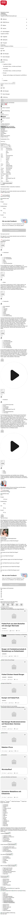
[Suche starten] (14, 83)
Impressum (5, 895)
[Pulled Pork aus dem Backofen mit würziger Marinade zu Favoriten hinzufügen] (24, 611)
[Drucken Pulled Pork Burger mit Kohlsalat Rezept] (2, 104)
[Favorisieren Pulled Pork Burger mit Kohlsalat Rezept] (5, 104)
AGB (4, 892)
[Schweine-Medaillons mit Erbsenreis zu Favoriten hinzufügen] (24, 779)
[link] (15, 65)
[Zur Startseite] (5, 8)
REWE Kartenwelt (7, 881)
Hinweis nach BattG (7, 898)
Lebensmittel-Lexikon (7, 869)
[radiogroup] (14, 604)
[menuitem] (14, 19)
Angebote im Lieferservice (8, 836)
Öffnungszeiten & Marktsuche (9, 871)
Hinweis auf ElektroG (7, 899)
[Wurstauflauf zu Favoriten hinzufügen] (24, 756)
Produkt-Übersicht (7, 850)
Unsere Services (6, 839)
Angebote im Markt (7, 835)
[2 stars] (8, 604)
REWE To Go (6, 880)
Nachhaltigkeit (6, 856)
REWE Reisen (6, 879)
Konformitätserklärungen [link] (8, 901)
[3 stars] (12, 604)
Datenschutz (5, 894)
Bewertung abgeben (4, 606)
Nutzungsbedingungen (7, 896)
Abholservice (6, 849)
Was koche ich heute (7, 872)
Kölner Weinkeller (7, 885)
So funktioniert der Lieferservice (9, 848)
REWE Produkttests (7, 841)
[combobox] (7, 83)
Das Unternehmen (7, 858)
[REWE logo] (3, 62)
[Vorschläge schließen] (2, 85)
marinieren (8, 270)
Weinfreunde (5, 882)
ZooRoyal (5, 883)
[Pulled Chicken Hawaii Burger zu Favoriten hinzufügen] (24, 662)
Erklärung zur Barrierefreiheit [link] (9, 902)
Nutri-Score (5, 873)
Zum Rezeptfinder (6, 195)
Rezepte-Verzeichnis (7, 870)
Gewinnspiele (6, 840)
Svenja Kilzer (3, 537)
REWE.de (3, 801)
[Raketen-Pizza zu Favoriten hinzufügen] (24, 734)
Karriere (5, 859)
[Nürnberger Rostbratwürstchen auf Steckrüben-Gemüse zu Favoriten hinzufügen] (24, 709)
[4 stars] (16, 604)
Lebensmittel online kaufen (8, 846)
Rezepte (8, 801)
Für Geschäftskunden (7, 851)
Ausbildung (5, 860)
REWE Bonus (6, 838)
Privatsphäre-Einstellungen (8, 897)
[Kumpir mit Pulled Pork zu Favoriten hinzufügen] (24, 685)
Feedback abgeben (14, 230)
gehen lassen (21, 420)
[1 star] (3, 604)
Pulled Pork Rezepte (15, 801)
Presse (4, 861)
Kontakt (4, 862)
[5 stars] (21, 604)
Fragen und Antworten (7, 868)
